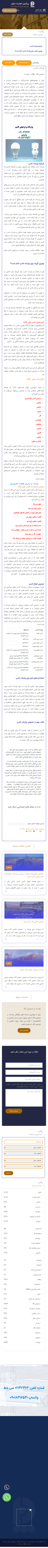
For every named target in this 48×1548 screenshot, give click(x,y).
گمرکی (38, 1253)
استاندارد (37, 1284)
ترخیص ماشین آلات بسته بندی (34, 921)
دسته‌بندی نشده (36, 1270)
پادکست (38, 1260)
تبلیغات (38, 1265)
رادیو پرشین (37, 1274)
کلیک (39, 253)
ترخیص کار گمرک (34, 1299)
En (18, 10)
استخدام (38, 1228)
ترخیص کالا (40, 74)
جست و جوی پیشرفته (9, 10)
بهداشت (37, 1238)
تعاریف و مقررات (34, 1308)
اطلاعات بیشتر (24, 1030)
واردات (26, 74)
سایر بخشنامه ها (34, 1248)
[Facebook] (36, 828)
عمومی (37, 1337)
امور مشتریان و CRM (33, 1289)
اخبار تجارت (36, 1197)
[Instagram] (30, 828)
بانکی (38, 1202)
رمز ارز (38, 1207)
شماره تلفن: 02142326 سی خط (24, 1388)
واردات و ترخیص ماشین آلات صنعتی (32, 969)
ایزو (39, 1294)
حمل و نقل (36, 1318)
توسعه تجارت (35, 1243)
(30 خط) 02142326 (35, 1463)
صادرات (37, 1211)
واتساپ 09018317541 (24, 1397)
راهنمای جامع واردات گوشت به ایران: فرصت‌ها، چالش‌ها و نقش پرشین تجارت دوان (24, 875)
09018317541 (24, 62)
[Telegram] (24, 828)
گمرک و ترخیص (35, 1216)
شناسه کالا (36, 1328)
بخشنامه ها (37, 1233)
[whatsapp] (11, 828)
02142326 (8, 62)
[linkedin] (18, 828)
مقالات (33, 74)
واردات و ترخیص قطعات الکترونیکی (24, 484)
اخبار (39, 1192)
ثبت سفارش (36, 1313)
